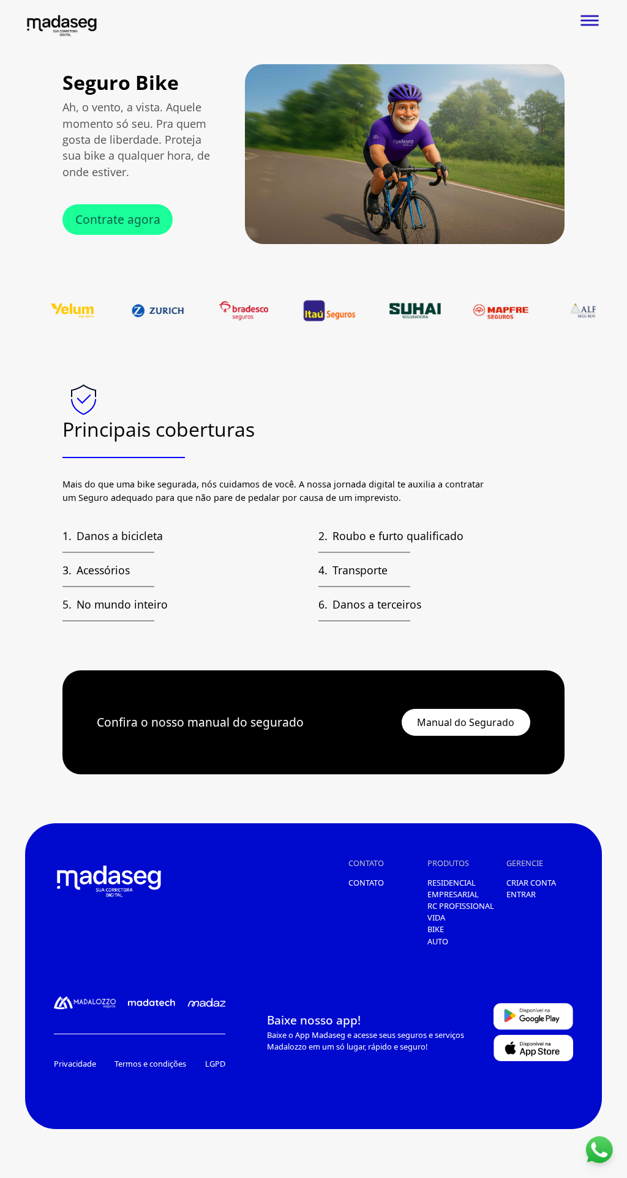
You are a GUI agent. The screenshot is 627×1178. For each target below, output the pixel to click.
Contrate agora (117, 219)
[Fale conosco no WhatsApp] (599, 1150)
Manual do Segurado (465, 722)
